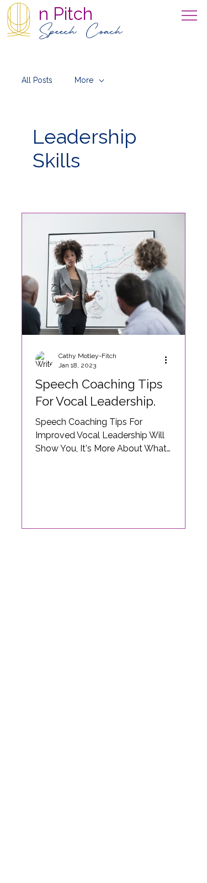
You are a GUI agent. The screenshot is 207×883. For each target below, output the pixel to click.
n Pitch (66, 14)
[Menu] (190, 15)
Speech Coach (81, 32)
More (84, 80)
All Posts (37, 80)
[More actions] (170, 359)
